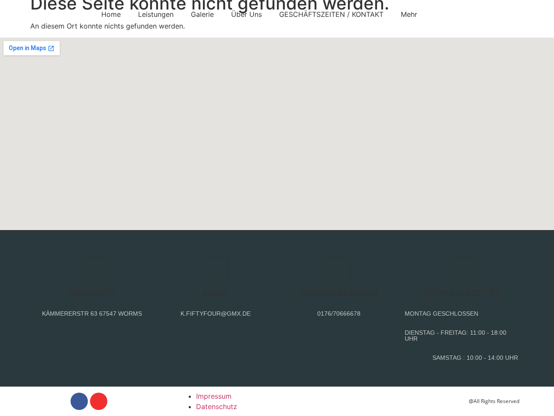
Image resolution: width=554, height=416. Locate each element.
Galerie (202, 14)
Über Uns (246, 14)
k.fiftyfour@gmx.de (215, 313)
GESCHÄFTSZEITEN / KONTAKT (331, 14)
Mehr (409, 14)
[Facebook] (79, 401)
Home (111, 14)
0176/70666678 (339, 313)
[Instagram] (98, 401)
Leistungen (156, 14)
